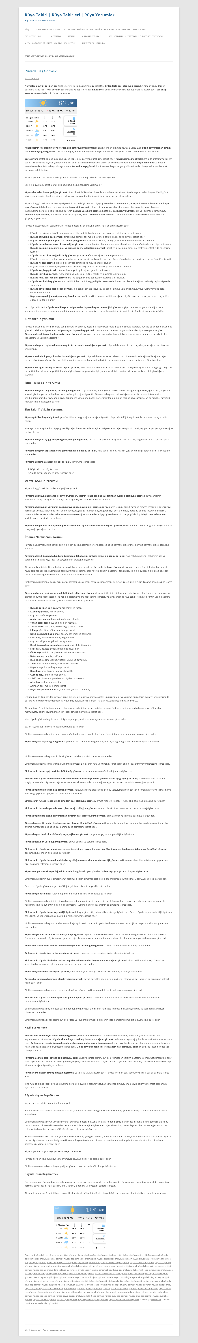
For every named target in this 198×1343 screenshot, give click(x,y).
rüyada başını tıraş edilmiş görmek (87, 1266)
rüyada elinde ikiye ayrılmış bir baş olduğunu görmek (110, 1284)
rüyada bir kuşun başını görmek (47, 1281)
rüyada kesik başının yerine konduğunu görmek (127, 1292)
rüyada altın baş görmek (88, 1255)
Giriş (27, 29)
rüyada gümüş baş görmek (98, 1288)
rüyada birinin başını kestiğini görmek (80, 1281)
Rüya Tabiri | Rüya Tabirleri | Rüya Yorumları (70, 15)
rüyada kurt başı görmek (92, 1295)
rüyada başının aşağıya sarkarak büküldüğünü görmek (102, 1269)
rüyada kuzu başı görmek (116, 1295)
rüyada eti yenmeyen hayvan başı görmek (44, 1288)
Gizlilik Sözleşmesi (34, 36)
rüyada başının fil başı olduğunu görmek (146, 1269)
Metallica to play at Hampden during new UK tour (50, 43)
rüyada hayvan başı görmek (124, 1288)
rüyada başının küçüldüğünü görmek (50, 1277)
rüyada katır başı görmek (48, 1292)
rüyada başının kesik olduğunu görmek (76, 1273)
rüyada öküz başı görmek (140, 1295)
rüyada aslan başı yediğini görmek (115, 1255)
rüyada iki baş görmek (148, 1288)
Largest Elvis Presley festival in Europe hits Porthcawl (135, 36)
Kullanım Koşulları (91, 36)
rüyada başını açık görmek (142, 1262)
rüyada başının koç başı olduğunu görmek (114, 1273)
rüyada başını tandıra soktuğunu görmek (51, 1266)
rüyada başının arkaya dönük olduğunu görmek (55, 1269)
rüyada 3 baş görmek (66, 1255)
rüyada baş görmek (54, 1258)
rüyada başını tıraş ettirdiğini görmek (120, 1266)
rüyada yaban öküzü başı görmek (124, 1299)
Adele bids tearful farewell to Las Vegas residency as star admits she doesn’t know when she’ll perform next (90, 29)
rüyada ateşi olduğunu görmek (146, 1255)
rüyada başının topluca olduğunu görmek (87, 1277)
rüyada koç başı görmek (44, 1295)
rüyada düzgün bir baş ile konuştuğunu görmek (64, 1284)
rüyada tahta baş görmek (44, 1299)
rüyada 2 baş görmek (46, 1255)
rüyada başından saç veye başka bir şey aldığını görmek (103, 1262)
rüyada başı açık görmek (108, 1258)
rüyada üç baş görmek (67, 1299)
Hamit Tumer (31, 1303)
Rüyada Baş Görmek (41, 71)
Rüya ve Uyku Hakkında (93, 43)
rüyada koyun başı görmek (68, 1295)
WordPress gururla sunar (54, 1330)
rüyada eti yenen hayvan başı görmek (153, 1284)
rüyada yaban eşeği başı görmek (93, 1299)
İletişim (71, 36)
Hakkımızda (55, 36)
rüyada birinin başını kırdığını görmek (115, 1281)
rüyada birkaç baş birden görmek (148, 1281)
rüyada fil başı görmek (74, 1288)
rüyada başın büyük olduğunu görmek (137, 1258)
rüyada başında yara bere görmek (62, 1262)
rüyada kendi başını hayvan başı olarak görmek (82, 1292)
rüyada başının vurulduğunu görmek (123, 1277)
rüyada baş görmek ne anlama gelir (80, 1258)
